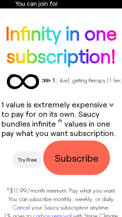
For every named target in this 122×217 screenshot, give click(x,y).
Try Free (27, 159)
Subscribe (77, 158)
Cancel (21, 207)
